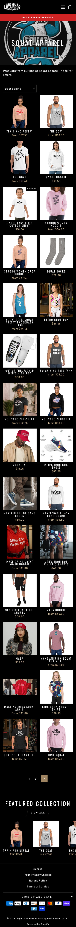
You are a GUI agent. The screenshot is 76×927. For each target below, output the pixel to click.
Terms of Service (38, 886)
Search (38, 868)
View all (38, 812)
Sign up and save (37, 896)
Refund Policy (38, 880)
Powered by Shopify (38, 924)
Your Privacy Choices (38, 874)
